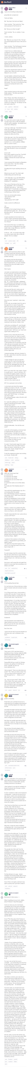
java (14, 767)
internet (15, 690)
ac (11, 243)
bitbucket (16, 106)
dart (6, 1064)
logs (12, 464)
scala (6, 111)
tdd (12, 109)
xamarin (15, 886)
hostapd (7, 243)
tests (10, 111)
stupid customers (9, 570)
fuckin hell (10, 457)
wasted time (14, 568)
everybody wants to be (13, 765)
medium (10, 1061)
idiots (13, 462)
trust (8, 109)
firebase (10, 1059)
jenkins (16, 109)
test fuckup (7, 639)
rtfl (17, 241)
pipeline (10, 106)
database (7, 460)
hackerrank (14, 637)
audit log (7, 464)
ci (5, 109)
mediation (7, 888)
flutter (15, 1061)
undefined (7, 637)
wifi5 (14, 243)
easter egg (7, 462)
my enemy (7, 770)
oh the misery (8, 767)
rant (6, 106)
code (12, 460)
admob (10, 886)
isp (19, 690)
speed (9, 690)
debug (16, 457)
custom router (11, 241)
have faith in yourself (10, 573)
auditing (17, 460)
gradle (15, 1059)
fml (9, 568)
